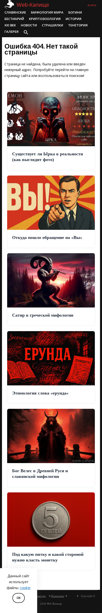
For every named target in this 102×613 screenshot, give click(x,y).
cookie (25, 588)
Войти (92, 5)
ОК (19, 598)
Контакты (57, 596)
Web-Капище (33, 5)
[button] (26, 33)
